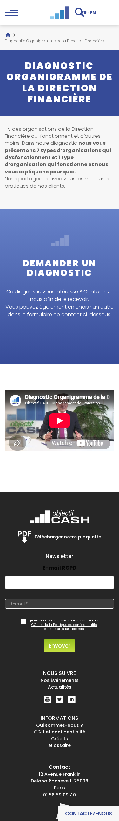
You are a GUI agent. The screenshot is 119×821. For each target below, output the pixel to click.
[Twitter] (59, 699)
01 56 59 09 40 (59, 795)
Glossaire (60, 745)
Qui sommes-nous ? (59, 725)
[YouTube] (47, 699)
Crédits (59, 738)
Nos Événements (60, 680)
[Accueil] (8, 35)
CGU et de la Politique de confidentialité (64, 625)
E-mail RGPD (59, 568)
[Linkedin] (72, 699)
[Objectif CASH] (60, 12)
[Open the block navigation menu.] (11, 13)
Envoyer (59, 645)
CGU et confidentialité (59, 732)
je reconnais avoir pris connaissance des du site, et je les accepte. (64, 624)
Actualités (59, 687)
